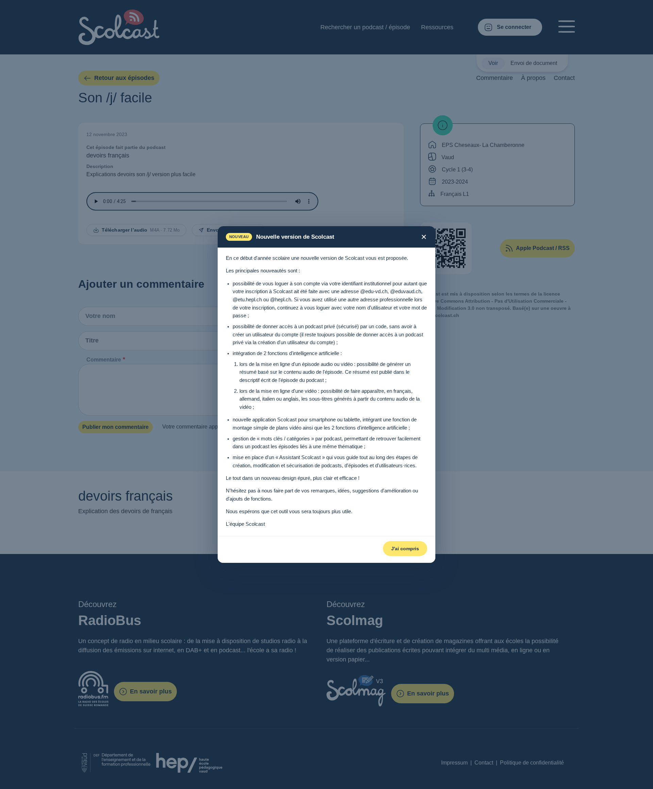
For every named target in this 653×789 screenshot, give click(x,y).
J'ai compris (405, 548)
